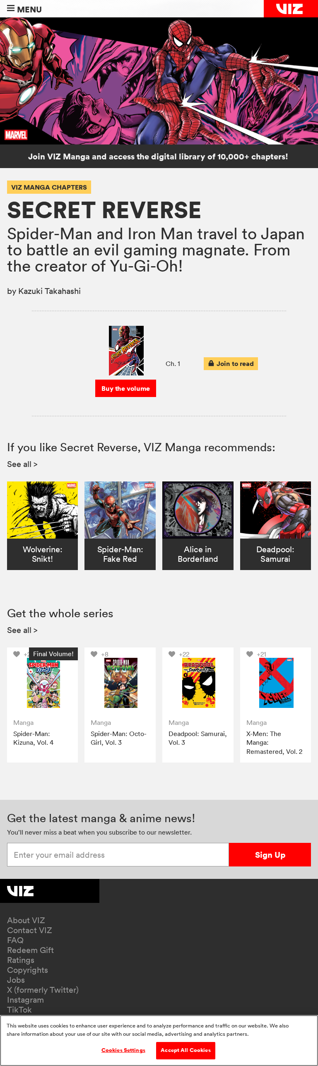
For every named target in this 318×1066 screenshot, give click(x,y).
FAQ (15, 940)
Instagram (25, 1000)
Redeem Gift (30, 950)
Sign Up (270, 854)
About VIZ (26, 920)
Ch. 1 (173, 363)
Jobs (16, 980)
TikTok (19, 1010)
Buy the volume (125, 388)
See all (22, 464)
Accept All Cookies (185, 1050)
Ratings (20, 960)
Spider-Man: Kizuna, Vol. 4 (33, 738)
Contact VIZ (29, 930)
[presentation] (231, 364)
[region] (159, 1040)
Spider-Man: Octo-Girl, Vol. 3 (119, 738)
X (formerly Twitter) (43, 990)
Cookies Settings (123, 1050)
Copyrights (27, 970)
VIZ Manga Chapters (49, 187)
